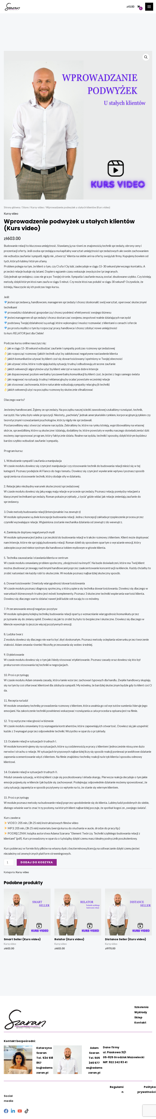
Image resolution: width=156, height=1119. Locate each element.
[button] (145, 57)
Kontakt (140, 1022)
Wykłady (140, 1012)
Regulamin (116, 1089)
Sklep (138, 1017)
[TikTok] (26, 1111)
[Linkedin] (13, 1111)
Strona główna (12, 207)
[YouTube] (20, 1111)
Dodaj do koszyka (37, 862)
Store (25, 207)
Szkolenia (141, 1007)
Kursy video (37, 207)
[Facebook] (6, 1111)
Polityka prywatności (146, 1089)
